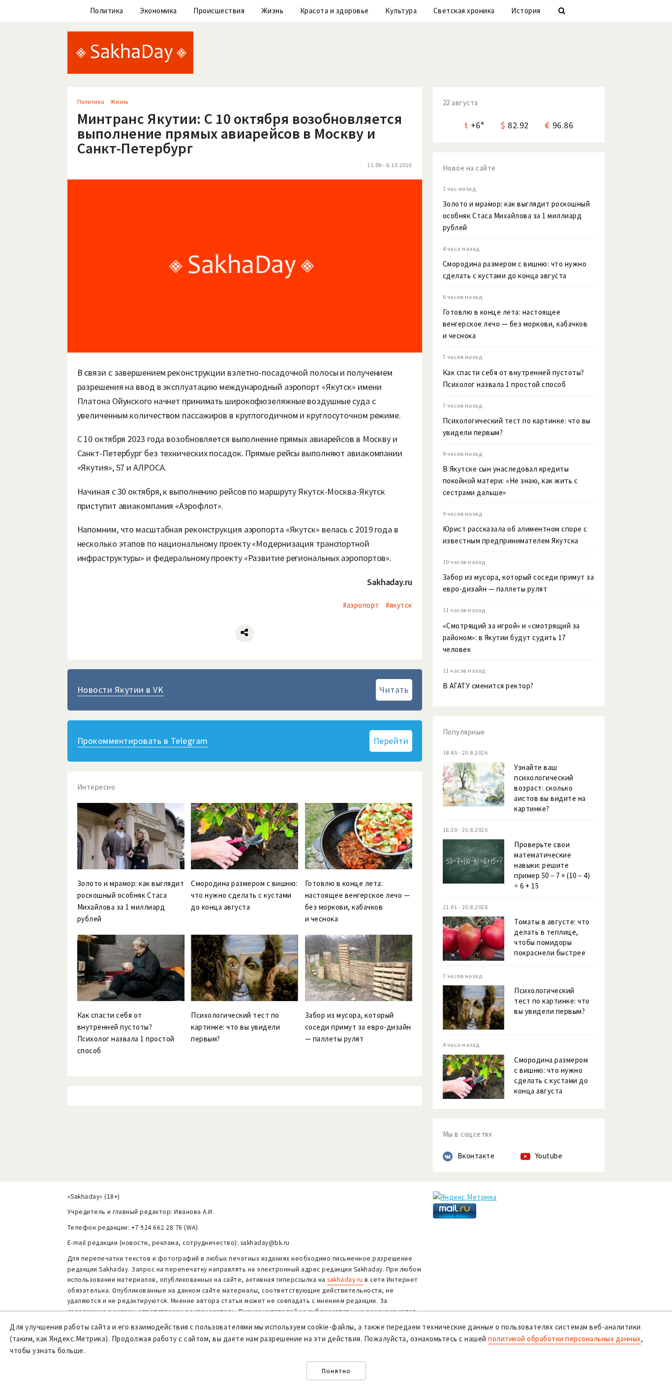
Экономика (158, 10)
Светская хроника (464, 10)
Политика (106, 10)
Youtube (549, 1155)
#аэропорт (361, 605)
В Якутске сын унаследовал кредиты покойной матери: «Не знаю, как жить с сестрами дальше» (510, 480)
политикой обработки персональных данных (564, 1338)
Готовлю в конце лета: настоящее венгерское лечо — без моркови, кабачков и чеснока (515, 323)
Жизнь (272, 10)
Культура (401, 10)
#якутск (399, 605)
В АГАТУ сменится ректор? (488, 685)
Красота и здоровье (334, 10)
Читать (393, 689)
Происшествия (218, 10)
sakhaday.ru (345, 1279)
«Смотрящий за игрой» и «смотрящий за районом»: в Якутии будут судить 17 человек (511, 637)
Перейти (391, 740)
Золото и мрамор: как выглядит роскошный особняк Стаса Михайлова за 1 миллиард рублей (516, 215)
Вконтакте (476, 1155)
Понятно (336, 1371)
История (526, 10)
